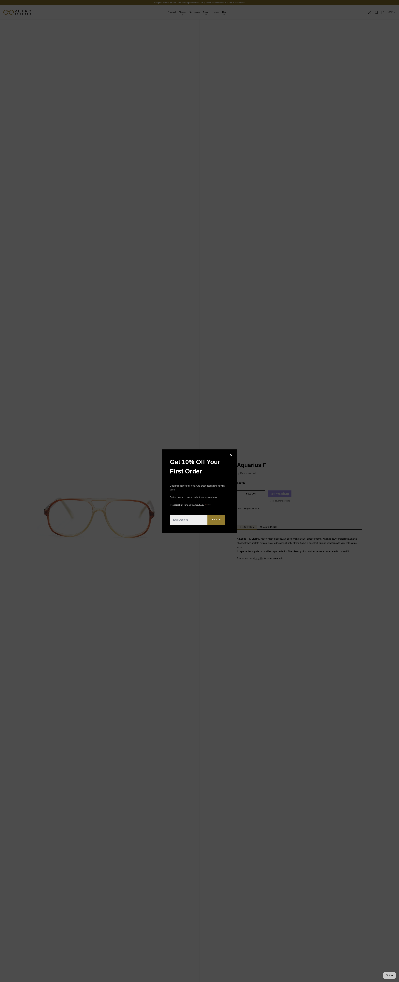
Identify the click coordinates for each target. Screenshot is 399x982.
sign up (216, 520)
